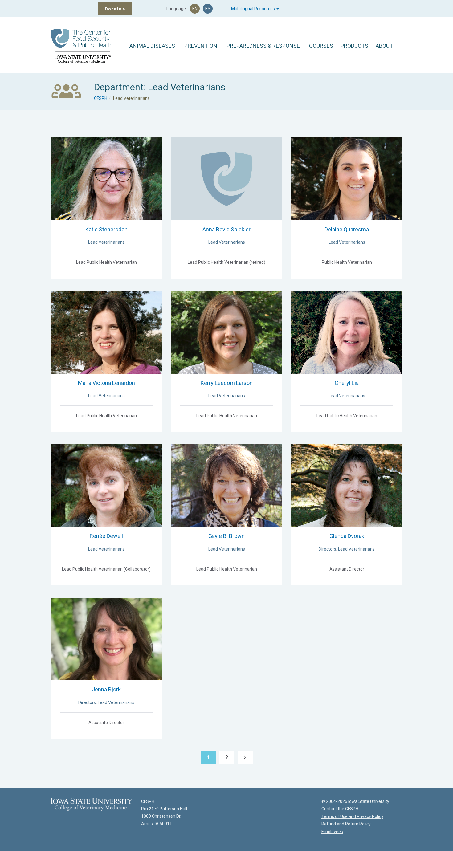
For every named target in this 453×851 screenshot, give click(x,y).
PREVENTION (200, 46)
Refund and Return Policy (346, 823)
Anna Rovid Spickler (226, 229)
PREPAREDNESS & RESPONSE (263, 46)
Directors (327, 549)
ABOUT (384, 46)
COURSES (321, 46)
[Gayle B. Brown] (226, 485)
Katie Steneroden (106, 229)
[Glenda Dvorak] (346, 485)
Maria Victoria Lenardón (106, 383)
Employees (332, 831)
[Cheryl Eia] (346, 331)
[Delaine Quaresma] (346, 178)
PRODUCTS (354, 46)
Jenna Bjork (106, 689)
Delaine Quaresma (346, 229)
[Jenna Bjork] (106, 638)
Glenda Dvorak (346, 536)
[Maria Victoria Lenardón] (106, 331)
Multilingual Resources (253, 8)
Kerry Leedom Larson (227, 383)
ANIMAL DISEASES (152, 46)
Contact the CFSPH (339, 808)
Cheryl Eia (347, 383)
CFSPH (100, 98)
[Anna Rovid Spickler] (226, 178)
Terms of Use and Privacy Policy (352, 816)
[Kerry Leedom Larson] (226, 331)
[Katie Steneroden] (106, 178)
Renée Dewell (106, 536)
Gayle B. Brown (226, 536)
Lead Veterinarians (106, 242)
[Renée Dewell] (106, 485)
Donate (115, 8)
